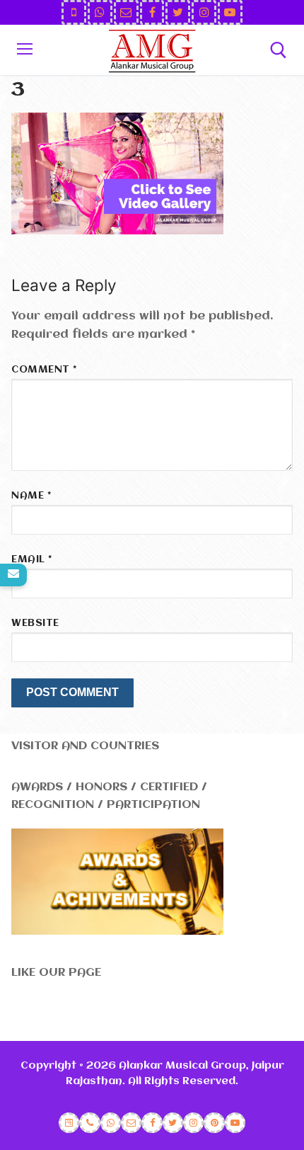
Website (35, 623)
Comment (44, 370)
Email (31, 559)
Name (31, 496)
